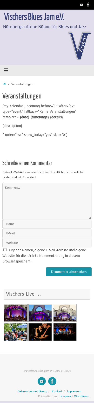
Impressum (74, 391)
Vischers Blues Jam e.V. (34, 17)
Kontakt (57, 391)
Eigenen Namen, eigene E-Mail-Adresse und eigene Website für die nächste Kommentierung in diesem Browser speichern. (44, 255)
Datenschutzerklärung (32, 391)
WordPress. (81, 396)
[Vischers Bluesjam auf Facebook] (88, 4)
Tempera (65, 396)
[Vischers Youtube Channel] (81, 4)
